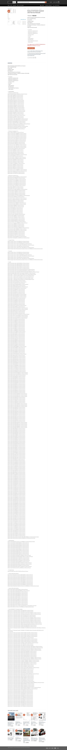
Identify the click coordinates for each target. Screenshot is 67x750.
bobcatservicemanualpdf (37, 54)
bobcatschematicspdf (30, 54)
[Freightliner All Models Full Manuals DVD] (18, 716)
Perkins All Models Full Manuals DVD (10, 738)
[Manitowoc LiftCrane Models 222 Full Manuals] (42, 716)
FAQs (18, 5)
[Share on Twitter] (30, 57)
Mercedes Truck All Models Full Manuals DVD (26, 723)
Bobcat (40, 9)
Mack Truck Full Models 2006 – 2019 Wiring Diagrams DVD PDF (11, 723)
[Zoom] (9, 19)
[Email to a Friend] (32, 57)
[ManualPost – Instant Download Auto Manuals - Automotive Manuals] (12, 2)
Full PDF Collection (34, 9)
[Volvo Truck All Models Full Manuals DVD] (34, 716)
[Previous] (9, 14)
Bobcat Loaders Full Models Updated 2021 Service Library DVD (34, 739)
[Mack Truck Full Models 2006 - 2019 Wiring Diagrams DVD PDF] (11, 716)
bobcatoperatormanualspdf (41, 53)
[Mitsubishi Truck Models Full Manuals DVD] (18, 732)
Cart (11, 5)
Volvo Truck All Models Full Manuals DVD (34, 723)
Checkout (14, 5)
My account (21, 5)
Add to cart (31, 48)
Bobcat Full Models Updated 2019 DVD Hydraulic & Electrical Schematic (42, 739)
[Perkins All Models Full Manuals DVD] (11, 732)
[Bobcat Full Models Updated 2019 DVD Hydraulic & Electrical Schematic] (42, 732)
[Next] (24, 14)
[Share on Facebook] (28, 57)
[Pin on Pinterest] (33, 57)
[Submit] (46, 2)
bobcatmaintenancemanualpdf (33, 53)
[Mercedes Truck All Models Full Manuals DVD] (26, 716)
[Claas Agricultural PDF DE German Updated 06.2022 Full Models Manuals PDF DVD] (26, 732)
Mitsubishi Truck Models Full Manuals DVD (18, 739)
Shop (9, 5)
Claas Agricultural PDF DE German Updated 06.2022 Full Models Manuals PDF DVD (26, 740)
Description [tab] (10, 63)
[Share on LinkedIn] (35, 57)
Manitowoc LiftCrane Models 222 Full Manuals (42, 723)
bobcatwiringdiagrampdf (30, 55)
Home (28, 9)
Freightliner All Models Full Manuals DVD (18, 723)
